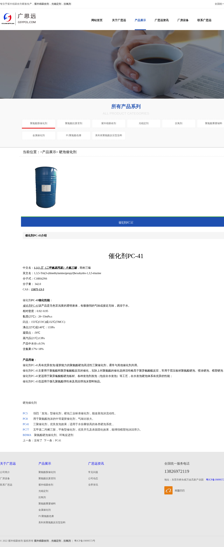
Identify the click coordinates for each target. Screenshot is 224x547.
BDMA (27, 435)
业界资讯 (93, 484)
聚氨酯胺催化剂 (38, 123)
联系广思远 (204, 20)
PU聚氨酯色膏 (73, 135)
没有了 (38, 440)
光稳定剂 (144, 123)
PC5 (25, 413)
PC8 (25, 418)
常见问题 (93, 472)
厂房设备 (183, 20)
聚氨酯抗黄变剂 (73, 123)
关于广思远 (119, 20)
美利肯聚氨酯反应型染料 (108, 135)
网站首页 (97, 20)
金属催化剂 (39, 135)
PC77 (26, 429)
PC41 (26, 424)
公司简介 (5, 472)
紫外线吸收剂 (14, 4)
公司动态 (93, 478)
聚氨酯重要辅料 (213, 123)
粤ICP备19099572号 (84, 540)
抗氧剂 (178, 123)
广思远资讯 (162, 20)
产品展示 (140, 20)
